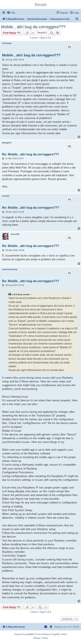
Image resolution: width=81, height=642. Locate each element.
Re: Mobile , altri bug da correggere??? (30, 154)
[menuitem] (11, 12)
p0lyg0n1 (6, 142)
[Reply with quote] (69, 46)
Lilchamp (6, 43)
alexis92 (15, 234)
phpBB (29, 634)
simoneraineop (9, 269)
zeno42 (5, 196)
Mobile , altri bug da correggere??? (33, 27)
